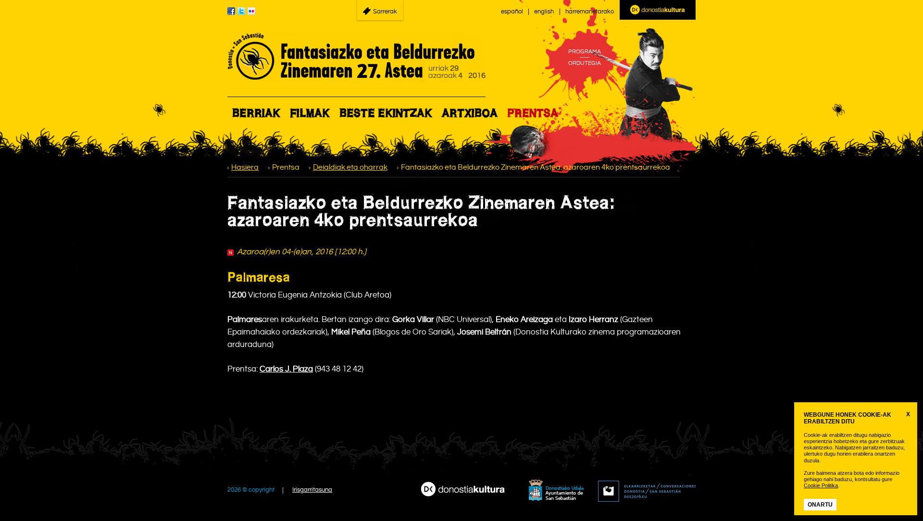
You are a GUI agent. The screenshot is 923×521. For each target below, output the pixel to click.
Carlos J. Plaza (286, 369)
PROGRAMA (584, 52)
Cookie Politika (821, 485)
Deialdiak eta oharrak (350, 167)
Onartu (820, 504)
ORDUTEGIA (584, 63)
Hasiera (245, 167)
